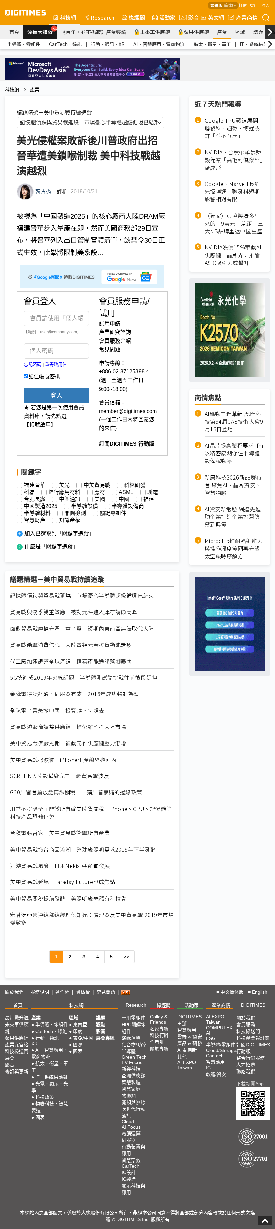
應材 (99, 492)
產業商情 (247, 17)
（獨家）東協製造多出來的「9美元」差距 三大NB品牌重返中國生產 (234, 223)
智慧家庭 (131, 1089)
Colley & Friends (158, 1019)
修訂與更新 (17, 1071)
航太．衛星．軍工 (212, 44)
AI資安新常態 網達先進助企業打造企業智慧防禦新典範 (233, 517)
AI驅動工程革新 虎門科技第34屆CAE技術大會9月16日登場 (234, 421)
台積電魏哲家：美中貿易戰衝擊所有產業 (60, 833)
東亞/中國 (83, 1038)
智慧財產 (34, 520)
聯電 (152, 492)
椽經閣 (137, 17)
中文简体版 (232, 992)
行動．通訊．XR (108, 44)
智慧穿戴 (131, 1160)
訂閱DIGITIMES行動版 (253, 1048)
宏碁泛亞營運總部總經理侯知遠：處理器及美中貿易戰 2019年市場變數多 (92, 918)
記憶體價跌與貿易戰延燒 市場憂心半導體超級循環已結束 (82, 595)
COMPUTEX (219, 1027)
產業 (222, 31)
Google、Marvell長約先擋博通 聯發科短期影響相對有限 (232, 191)
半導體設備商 (128, 506)
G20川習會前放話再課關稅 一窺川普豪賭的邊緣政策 (76, 792)
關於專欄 (159, 1048)
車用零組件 (133, 1017)
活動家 (167, 17)
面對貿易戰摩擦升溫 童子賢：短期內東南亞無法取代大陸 (82, 628)
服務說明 (39, 992)
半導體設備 (84, 506)
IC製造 (129, 1179)
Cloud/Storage (221, 1050)
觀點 (100, 1024)
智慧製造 (131, 1082)
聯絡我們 (245, 1071)
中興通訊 (69, 499)
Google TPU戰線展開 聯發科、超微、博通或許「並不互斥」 (234, 128)
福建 (148, 499)
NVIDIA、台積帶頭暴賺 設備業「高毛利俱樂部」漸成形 (235, 160)
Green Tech (134, 1057)
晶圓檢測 (75, 513)
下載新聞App (250, 1083)
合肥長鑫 (34, 499)
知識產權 (69, 520)
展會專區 (105, 1038)
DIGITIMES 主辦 (189, 1020)
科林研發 (135, 485)
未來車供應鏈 (155, 31)
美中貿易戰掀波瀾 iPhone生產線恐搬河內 (63, 760)
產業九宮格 (17, 1044)
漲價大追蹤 (42, 31)
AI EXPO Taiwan (186, 1065)
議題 (258, 31)
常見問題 (109, 349)
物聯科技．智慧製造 (49, 1107)
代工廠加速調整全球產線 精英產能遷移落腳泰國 (71, 661)
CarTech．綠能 (65, 44)
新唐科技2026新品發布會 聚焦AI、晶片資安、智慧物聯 (233, 485)
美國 (99, 499)
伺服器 (129, 1140)
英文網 (216, 17)
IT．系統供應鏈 (256, 44)
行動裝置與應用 (133, 1150)
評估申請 (247, 5)
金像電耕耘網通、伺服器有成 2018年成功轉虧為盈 (74, 694)
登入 (266, 5)
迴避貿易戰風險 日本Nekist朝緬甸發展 (60, 866)
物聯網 (129, 1095)
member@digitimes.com (128, 411)
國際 (77, 1044)
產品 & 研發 (189, 1043)
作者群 (157, 1042)
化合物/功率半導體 (134, 1048)
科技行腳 (159, 1035)
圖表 (40, 1117)
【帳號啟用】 (40, 425)
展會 (9, 1058)
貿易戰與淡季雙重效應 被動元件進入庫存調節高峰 (74, 612)
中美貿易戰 (97, 485)
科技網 (68, 17)
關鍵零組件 (113, 513)
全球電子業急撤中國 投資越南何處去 (57, 710)
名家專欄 (159, 1028)
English (259, 992)
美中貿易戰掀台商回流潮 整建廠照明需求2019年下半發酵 (83, 849)
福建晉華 (34, 485)
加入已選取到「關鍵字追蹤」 (59, 533)
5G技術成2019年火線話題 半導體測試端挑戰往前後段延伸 (83, 677)
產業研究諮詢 (115, 332)
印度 (77, 1031)
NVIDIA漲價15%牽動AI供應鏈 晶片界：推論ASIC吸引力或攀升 (233, 255)
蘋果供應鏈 (196, 31)
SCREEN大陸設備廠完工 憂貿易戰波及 (59, 776)
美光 (64, 485)
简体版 (230, 5)
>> (126, 956)
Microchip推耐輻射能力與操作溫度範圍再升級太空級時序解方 (234, 548)
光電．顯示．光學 (49, 1087)
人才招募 (245, 1064)
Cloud (128, 1121)
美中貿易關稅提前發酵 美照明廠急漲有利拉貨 (68, 898)
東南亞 (80, 1024)
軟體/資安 (216, 1074)
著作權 (62, 992)
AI (208, 1033)
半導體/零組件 (220, 1044)
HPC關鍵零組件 (134, 1028)
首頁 (14, 31)
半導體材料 (37, 513)
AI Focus (131, 1127)
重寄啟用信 (56, 364)
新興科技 (131, 1069)
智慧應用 (186, 1030)
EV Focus (132, 1062)
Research (102, 17)
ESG (211, 1038)
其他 (182, 1056)
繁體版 (216, 5)
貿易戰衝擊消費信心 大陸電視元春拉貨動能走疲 (71, 645)
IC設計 (129, 1172)
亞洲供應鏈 (133, 1075)
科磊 (29, 492)
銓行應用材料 (64, 492)
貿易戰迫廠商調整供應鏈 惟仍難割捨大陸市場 (68, 727)
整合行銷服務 (250, 1058)
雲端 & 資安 (189, 1036)
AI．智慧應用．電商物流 (159, 44)
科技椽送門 (17, 1051)
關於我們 (14, 992)
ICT (210, 1068)
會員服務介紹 (115, 341)
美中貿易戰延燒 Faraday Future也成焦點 (68, 882)
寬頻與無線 (133, 1102)
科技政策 (44, 1097)
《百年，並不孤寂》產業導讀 (93, 31)
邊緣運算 (131, 1038)
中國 (124, 499)
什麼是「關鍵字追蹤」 (51, 546)
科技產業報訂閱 (252, 1038)
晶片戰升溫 (17, 1017)
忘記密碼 (32, 364)
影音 (191, 17)
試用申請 (109, 323)
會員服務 (245, 1024)
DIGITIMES (253, 1005)
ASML (126, 492)
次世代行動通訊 (133, 1112)
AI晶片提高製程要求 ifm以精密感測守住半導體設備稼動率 (234, 453)
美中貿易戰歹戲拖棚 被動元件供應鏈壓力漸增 (68, 743)
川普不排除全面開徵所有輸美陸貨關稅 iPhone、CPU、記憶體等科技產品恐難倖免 (91, 812)
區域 (240, 31)
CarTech (131, 1166)
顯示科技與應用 (133, 1189)
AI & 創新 (187, 1050)
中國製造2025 (40, 506)
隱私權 (83, 992)
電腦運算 (131, 1133)
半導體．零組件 (23, 44)
